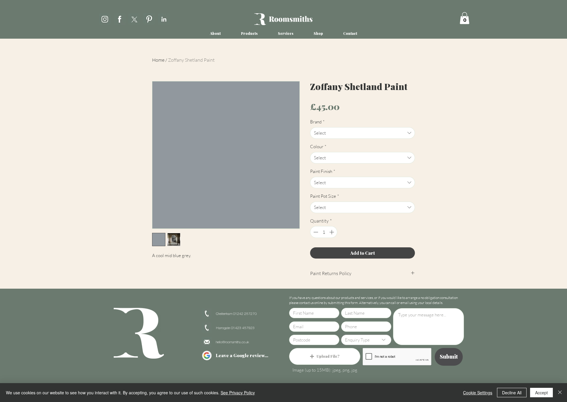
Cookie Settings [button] (477, 393)
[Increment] (332, 232)
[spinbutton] (323, 232)
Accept (541, 393)
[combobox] (362, 133)
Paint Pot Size (324, 196)
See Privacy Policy (238, 393)
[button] (465, 18)
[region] (104, 18)
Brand (317, 122)
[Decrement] (315, 232)
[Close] (559, 392)
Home (158, 60)
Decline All (512, 393)
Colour (318, 146)
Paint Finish (322, 171)
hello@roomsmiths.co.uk (232, 342)
